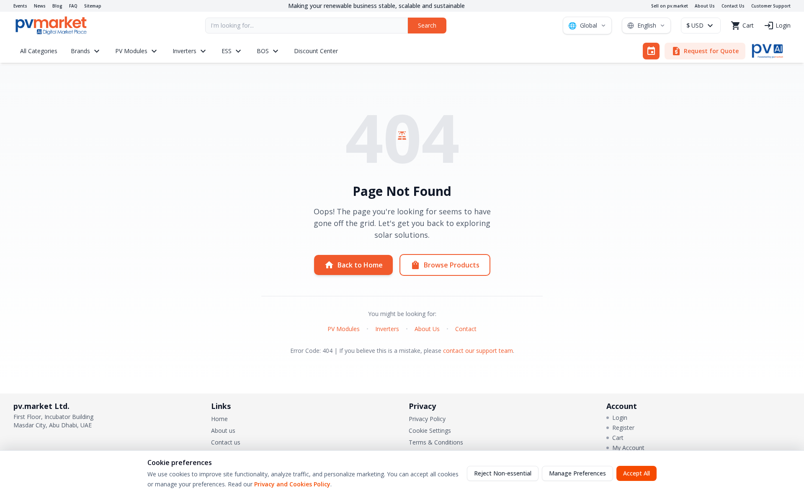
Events (20, 6)
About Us (705, 6)
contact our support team (478, 351)
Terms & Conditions (436, 442)
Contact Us (733, 6)
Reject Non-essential (502, 473)
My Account (628, 448)
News (40, 6)
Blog (57, 6)
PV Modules (343, 329)
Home (219, 419)
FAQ (73, 6)
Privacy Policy (427, 419)
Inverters (387, 329)
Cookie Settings (430, 430)
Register (623, 428)
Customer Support (771, 6)
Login (619, 417)
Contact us (225, 442)
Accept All (636, 473)
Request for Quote (705, 51)
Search (427, 25)
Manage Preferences (577, 473)
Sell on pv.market (669, 6)
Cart (618, 438)
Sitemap (92, 6)
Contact (466, 329)
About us (223, 430)
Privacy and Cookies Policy (292, 484)
